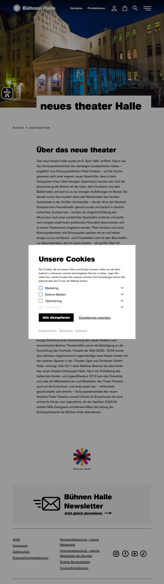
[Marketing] (41, 288)
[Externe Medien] (41, 294)
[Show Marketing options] (122, 288)
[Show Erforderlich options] (122, 307)
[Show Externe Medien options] (122, 294)
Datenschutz (66, 330)
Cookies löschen (48, 330)
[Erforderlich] (41, 307)
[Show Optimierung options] (122, 301)
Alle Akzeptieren (56, 317)
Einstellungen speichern (95, 317)
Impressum (81, 330)
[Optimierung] (41, 301)
